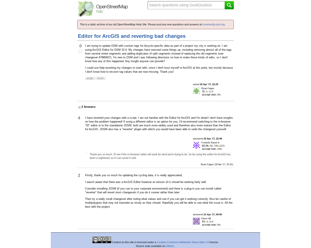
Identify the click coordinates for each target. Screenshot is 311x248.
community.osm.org (213, 24)
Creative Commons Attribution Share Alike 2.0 (183, 242)
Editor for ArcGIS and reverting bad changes (132, 36)
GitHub (170, 246)
